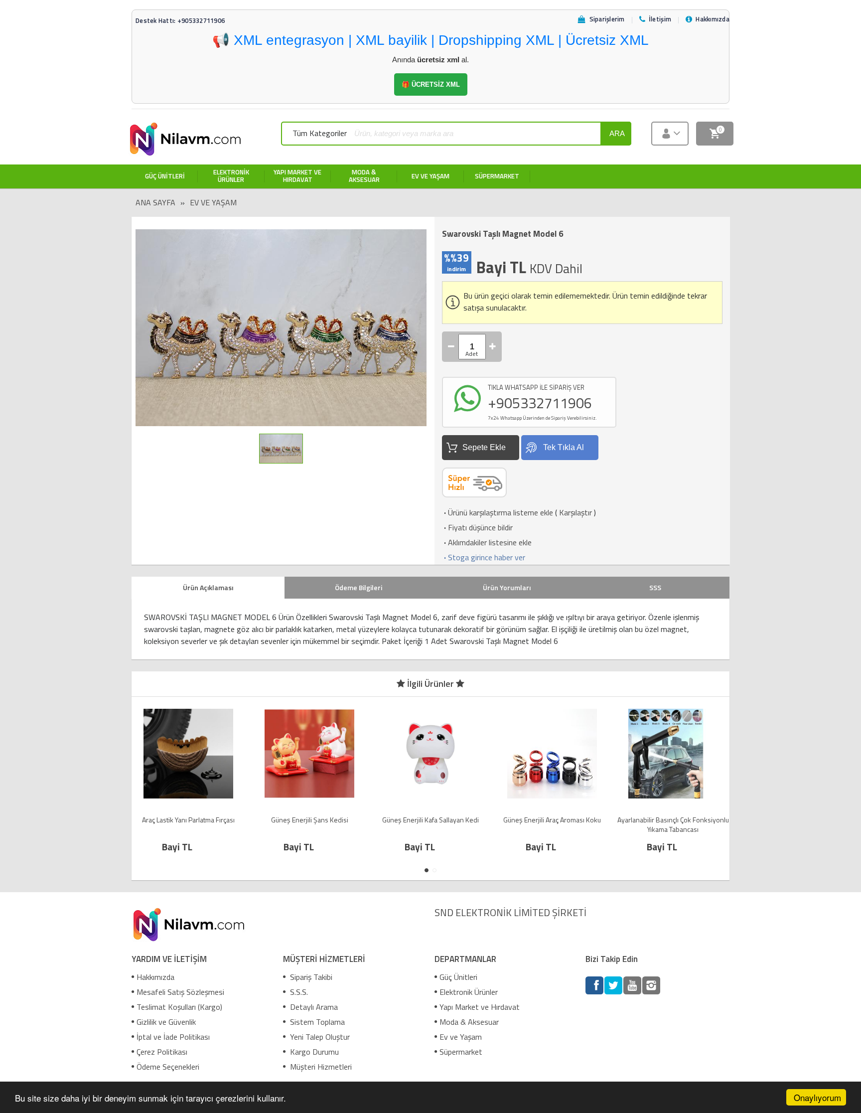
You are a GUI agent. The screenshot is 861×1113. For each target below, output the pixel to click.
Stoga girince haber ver (483, 557)
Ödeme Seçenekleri (168, 1067)
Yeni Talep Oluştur (319, 1037)
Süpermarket (460, 1052)
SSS (655, 587)
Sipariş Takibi (310, 977)
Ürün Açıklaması (208, 587)
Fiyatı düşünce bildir (477, 527)
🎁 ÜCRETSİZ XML (431, 84)
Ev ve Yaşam (213, 202)
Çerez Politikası (162, 1052)
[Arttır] (493, 346)
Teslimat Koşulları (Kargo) (179, 1007)
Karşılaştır (575, 512)
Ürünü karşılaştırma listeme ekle (497, 512)
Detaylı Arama (313, 1007)
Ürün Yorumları (507, 587)
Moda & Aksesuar (469, 1022)
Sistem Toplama (316, 1022)
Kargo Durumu (313, 1052)
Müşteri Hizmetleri (320, 1067)
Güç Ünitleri (458, 977)
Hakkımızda (155, 977)
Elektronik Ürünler (468, 992)
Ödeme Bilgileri (358, 587)
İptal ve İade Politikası (173, 1037)
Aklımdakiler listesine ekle (487, 542)
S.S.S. (298, 992)
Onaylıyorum (817, 1097)
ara (617, 133)
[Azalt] (451, 346)
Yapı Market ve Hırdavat (479, 1007)
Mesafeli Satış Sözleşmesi (180, 992)
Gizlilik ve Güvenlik (166, 1022)
